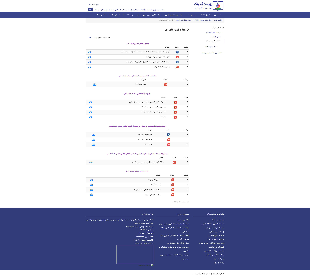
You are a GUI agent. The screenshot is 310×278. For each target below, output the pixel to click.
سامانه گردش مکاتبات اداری (213, 223)
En (96, 9)
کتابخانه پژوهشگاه (216, 247)
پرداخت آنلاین (183, 239)
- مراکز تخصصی (216, 36)
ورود (97, 4)
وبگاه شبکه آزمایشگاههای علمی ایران (174, 223)
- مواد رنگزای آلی (211, 47)
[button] (174, 15)
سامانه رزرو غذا (218, 219)
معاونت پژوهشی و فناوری (202, 20)
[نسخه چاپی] (95, 38)
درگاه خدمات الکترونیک (137, 9)
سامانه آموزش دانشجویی (214, 250)
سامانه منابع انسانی (216, 235)
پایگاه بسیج (219, 262)
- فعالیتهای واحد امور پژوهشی (211, 53)
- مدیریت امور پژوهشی (214, 32)
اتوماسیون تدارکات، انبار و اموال (211, 243)
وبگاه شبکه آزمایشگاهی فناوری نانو (175, 235)
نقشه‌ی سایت (105, 9)
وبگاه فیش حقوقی (216, 231)
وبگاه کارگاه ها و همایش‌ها (178, 243)
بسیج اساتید (219, 258)
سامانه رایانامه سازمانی (215, 227)
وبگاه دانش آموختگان (215, 254)
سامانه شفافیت (119, 9)
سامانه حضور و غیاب (216, 239)
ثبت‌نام (91, 4)
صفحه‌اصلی (218, 20)
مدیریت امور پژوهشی (183, 20)
